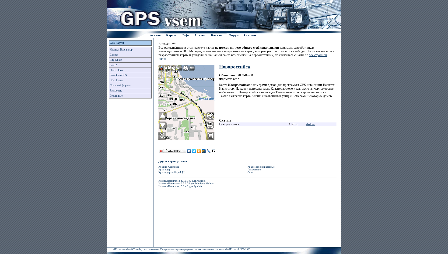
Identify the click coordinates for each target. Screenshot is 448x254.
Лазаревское (254, 169)
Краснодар (164, 169)
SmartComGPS (118, 75)
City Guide (116, 59)
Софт (185, 35)
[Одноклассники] (198, 151)
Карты (171, 35)
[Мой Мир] (203, 151)
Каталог (217, 35)
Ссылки (250, 35)
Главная (154, 35)
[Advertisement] (130, 174)
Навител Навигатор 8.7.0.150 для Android (182, 180)
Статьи (200, 35)
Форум (233, 35)
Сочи (250, 172)
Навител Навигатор (121, 49)
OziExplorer (116, 70)
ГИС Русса (116, 80)
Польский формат (120, 85)
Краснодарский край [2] (261, 166)
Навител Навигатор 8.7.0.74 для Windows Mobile (186, 183)
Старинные (116, 95)
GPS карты (117, 42)
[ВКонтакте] (189, 151)
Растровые (116, 90)
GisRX (114, 65)
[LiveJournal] (208, 151)
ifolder (310, 124)
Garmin (114, 54)
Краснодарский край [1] (172, 172)
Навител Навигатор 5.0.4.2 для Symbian (180, 186)
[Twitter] (194, 151)
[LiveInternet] (213, 151)
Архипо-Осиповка (168, 166)
